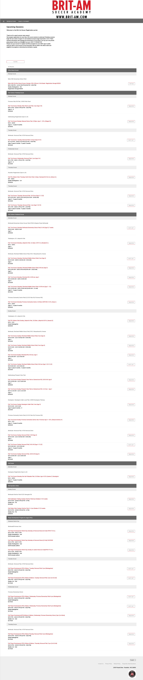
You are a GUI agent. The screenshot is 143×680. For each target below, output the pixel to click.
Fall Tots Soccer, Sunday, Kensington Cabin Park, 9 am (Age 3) (24, 404)
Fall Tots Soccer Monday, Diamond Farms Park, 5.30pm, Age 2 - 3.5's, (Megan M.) (29, 121)
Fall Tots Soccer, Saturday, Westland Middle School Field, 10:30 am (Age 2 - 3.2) (29, 286)
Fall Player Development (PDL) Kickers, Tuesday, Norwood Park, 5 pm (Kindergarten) (30, 568)
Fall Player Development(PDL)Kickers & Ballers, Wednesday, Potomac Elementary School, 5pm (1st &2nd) (36, 615)
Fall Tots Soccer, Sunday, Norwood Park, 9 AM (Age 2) (22, 435)
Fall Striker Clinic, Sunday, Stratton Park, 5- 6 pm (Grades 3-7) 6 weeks (26, 508)
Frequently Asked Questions (129, 663)
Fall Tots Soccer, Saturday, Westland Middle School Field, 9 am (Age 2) (27, 258)
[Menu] (5, 21)
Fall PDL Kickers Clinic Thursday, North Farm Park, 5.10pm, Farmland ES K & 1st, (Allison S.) (32, 177)
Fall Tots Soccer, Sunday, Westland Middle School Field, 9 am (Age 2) (26, 336)
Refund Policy (117, 663)
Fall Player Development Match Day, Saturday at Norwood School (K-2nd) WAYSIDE (30, 540)
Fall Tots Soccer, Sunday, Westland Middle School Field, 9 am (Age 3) (26, 345)
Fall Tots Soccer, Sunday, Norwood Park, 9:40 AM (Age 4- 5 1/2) (25, 444)
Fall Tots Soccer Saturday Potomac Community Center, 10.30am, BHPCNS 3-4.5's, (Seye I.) (32, 302)
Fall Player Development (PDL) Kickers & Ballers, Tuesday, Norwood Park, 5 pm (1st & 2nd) (32, 578)
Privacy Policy (108, 663)
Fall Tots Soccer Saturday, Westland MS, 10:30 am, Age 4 (23, 277)
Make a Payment (24, 21)
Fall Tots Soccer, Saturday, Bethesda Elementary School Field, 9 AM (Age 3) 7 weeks (30, 227)
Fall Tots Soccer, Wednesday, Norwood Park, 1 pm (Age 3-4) (24, 158)
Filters (15, 61)
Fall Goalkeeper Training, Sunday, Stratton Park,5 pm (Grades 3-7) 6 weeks (28, 499)
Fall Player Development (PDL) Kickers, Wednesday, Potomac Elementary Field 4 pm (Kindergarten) (34, 596)
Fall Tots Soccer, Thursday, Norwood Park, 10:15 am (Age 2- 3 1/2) (26, 195)
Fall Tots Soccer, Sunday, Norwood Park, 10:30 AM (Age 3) (23, 454)
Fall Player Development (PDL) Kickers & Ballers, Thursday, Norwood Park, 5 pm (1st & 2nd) (32, 643)
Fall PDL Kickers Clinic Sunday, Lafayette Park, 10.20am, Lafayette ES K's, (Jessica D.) (30, 320)
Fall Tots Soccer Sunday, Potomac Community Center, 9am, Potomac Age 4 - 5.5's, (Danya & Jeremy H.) (35, 420)
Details (132, 83)
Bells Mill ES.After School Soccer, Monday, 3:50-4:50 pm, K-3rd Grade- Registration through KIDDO (34, 83)
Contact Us (100, 663)
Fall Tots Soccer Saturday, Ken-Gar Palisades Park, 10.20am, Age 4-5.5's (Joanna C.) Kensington (33, 476)
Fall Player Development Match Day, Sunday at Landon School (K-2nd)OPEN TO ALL (30, 550)
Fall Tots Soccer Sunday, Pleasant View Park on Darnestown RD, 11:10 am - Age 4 (30, 389)
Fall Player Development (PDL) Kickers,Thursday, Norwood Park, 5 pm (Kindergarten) (30, 634)
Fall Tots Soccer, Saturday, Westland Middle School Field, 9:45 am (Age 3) (28, 268)
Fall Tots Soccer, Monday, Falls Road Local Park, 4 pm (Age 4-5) (25, 106)
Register (131, 106)
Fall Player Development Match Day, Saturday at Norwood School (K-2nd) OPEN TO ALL (31, 531)
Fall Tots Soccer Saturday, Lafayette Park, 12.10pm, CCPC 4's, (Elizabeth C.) (28, 243)
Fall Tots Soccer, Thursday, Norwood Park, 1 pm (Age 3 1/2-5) (24, 205)
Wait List (131, 140)
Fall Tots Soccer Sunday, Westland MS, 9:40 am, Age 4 (22, 355)
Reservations (11, 21)
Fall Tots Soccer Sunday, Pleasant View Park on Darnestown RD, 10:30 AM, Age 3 (30, 379)
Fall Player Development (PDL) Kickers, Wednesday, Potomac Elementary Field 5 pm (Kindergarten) (34, 606)
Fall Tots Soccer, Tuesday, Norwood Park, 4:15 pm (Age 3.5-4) (24, 140)
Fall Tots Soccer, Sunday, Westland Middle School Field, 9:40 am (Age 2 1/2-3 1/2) (30, 364)
